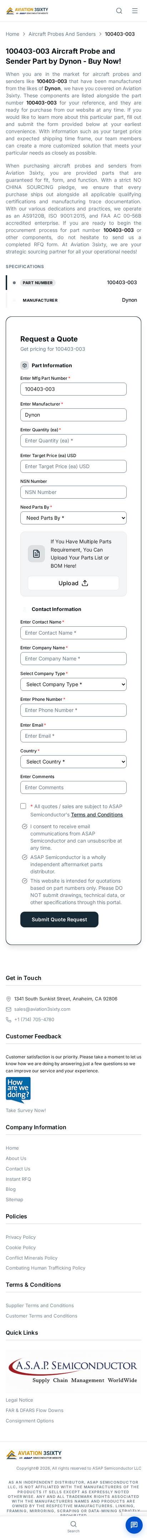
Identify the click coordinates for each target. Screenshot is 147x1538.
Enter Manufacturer (41, 404)
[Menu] (134, 10)
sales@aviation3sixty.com (42, 1009)
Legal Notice (19, 1400)
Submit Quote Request (59, 919)
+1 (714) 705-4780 (34, 1019)
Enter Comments (37, 776)
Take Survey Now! (26, 1110)
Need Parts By (36, 507)
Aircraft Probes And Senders (62, 34)
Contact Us (18, 1168)
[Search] (119, 10)
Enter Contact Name (42, 622)
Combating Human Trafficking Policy (45, 1268)
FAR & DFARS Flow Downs (35, 1410)
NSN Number (33, 481)
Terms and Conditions (97, 814)
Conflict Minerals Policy (31, 1258)
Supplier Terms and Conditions (40, 1305)
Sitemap (14, 1199)
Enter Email (33, 725)
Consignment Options (30, 1420)
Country (30, 750)
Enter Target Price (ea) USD (48, 455)
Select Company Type (44, 673)
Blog (11, 1189)
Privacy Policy (21, 1237)
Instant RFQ (18, 1179)
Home (12, 34)
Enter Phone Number (42, 699)
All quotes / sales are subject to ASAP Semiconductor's (76, 810)
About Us (16, 1158)
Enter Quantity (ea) (40, 429)
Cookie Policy (21, 1247)
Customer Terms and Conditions (41, 1316)
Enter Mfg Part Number (45, 378)
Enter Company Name (44, 647)
